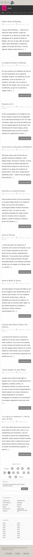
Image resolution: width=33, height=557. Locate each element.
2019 (4, 533)
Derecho (15, 13)
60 (10, 477)
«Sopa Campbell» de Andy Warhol (14, 370)
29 (13, 472)
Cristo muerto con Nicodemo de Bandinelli (17, 147)
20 (22, 468)
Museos (19, 504)
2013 (18, 529)
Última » (21, 477)
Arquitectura (6, 500)
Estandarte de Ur (7, 104)
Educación (22, 13)
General (5, 511)
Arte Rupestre (6, 502)
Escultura (5, 504)
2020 (4, 531)
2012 (18, 531)
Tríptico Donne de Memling (11, 21)
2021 (4, 529)
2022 (4, 527)
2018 (4, 535)
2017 (4, 537)
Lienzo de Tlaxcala (8, 235)
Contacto (18, 553)
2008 (18, 533)
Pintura (19, 506)
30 (17, 472)
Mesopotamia (21, 500)
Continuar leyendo (24, 54)
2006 (18, 537)
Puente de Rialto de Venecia (11, 280)
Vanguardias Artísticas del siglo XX (22, 510)
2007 (18, 535)
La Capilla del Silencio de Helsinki (14, 63)
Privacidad (9, 553)
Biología (8, 13)
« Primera (6, 468)
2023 (4, 525)
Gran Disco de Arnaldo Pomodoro (13, 191)
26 (28, 468)
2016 (18, 523)
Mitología (19, 502)
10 (18, 468)
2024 (4, 523)
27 (4, 472)
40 (24, 472)
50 (28, 472)
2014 (18, 527)
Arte (2, 13)
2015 (18, 525)
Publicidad (26, 553)
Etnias (4, 506)
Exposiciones (6, 508)
